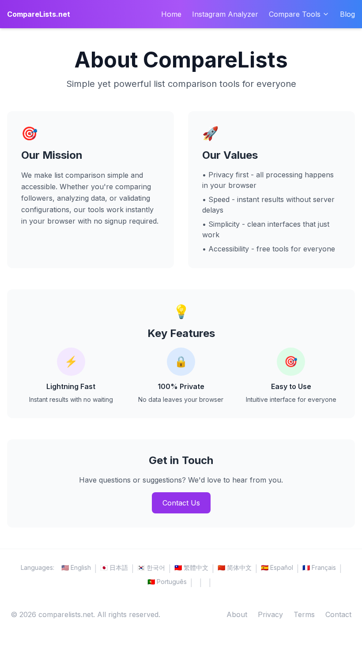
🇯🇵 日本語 (114, 567)
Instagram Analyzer (225, 14)
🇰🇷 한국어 (151, 567)
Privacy (270, 614)
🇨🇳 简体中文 (235, 567)
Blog (347, 14)
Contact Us (181, 502)
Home (171, 14)
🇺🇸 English (76, 567)
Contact (338, 614)
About (236, 614)
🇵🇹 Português (167, 581)
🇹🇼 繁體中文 (191, 567)
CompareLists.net (38, 14)
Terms (304, 614)
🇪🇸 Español (277, 567)
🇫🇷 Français (319, 567)
